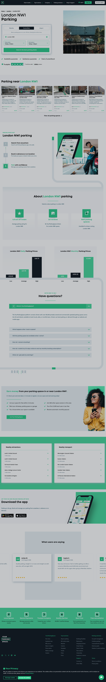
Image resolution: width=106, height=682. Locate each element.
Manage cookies (10, 677)
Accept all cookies (24, 677)
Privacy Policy (29, 673)
